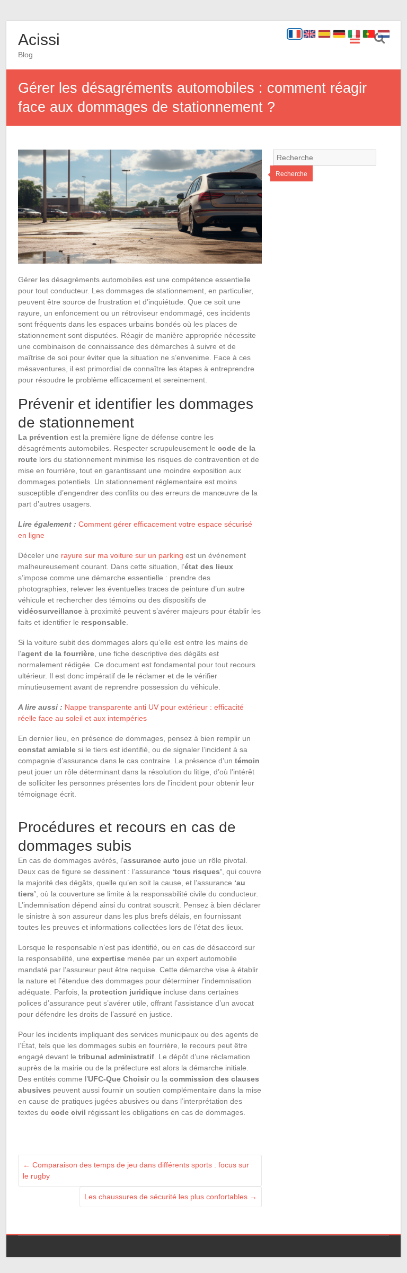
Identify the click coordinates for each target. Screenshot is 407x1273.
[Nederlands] (383, 34)
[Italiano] (354, 34)
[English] (309, 34)
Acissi (39, 39)
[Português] (368, 34)
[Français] (294, 34)
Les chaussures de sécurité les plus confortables (170, 1196)
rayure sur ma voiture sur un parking (122, 555)
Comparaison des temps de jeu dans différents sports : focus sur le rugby (136, 1170)
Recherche (291, 174)
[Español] (324, 34)
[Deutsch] (339, 34)
